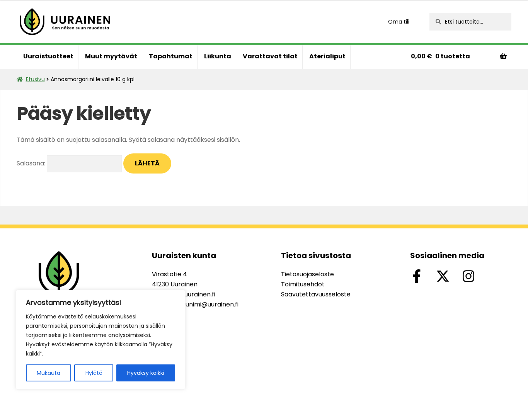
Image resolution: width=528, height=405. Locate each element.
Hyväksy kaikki (145, 373)
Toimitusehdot (303, 284)
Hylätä (93, 373)
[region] (100, 340)
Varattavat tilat (270, 56)
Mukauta (48, 373)
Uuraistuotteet (48, 56)
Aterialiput (327, 56)
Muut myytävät (111, 56)
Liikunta (217, 56)
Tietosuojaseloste (307, 274)
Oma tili (398, 22)
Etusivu (35, 79)
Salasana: (32, 163)
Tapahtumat (170, 56)
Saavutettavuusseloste (316, 294)
